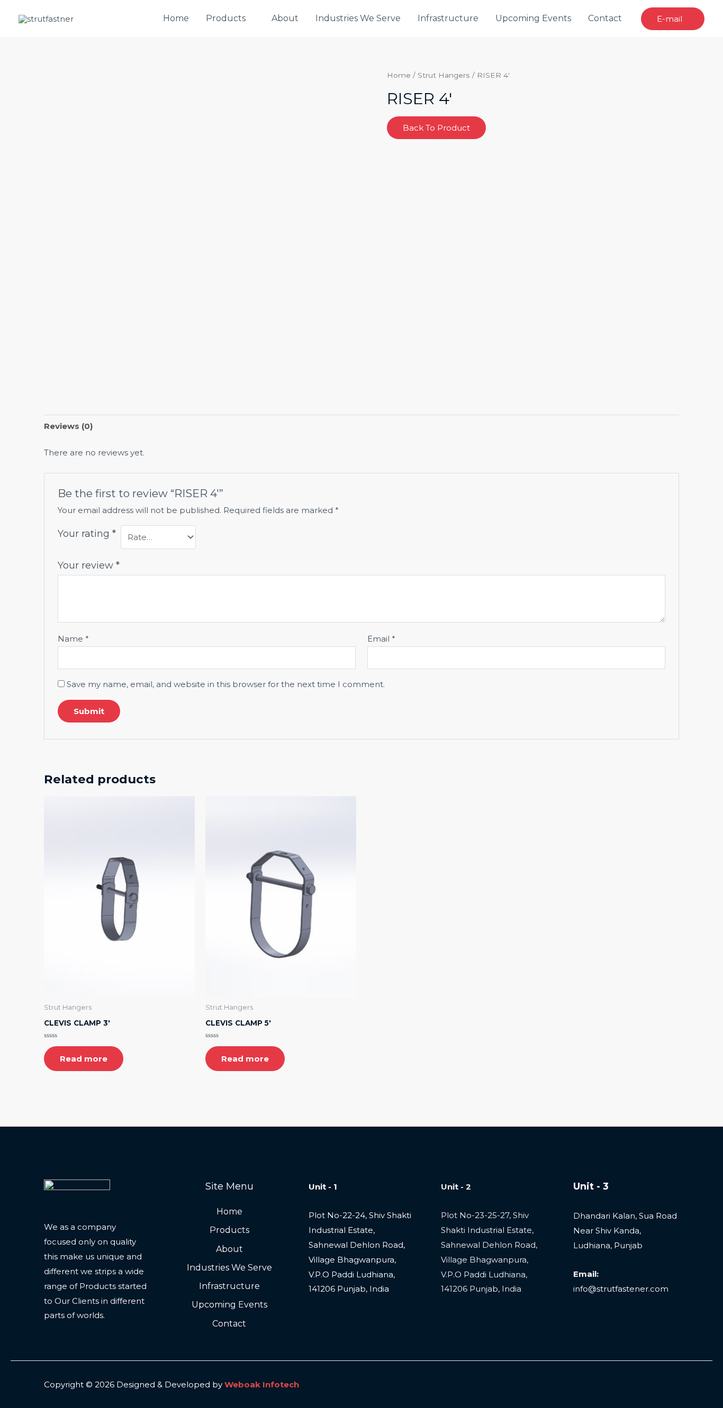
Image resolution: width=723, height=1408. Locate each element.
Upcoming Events (533, 18)
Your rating (87, 534)
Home (176, 18)
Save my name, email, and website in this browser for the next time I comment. (226, 684)
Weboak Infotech (261, 1384)
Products (226, 18)
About (285, 18)
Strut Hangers (444, 75)
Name (73, 639)
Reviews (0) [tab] (68, 426)
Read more (83, 1059)
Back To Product (436, 128)
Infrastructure (448, 18)
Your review (89, 565)
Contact (605, 18)
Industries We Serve (358, 18)
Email (381, 639)
